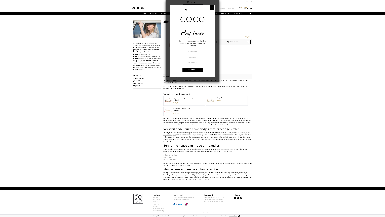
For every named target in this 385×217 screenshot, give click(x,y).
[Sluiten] (239, 216)
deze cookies (233, 216)
